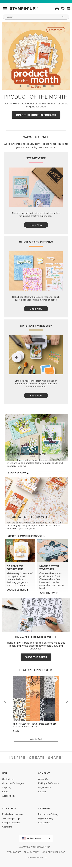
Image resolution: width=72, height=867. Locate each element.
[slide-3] (52, 86)
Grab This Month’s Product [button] (36, 114)
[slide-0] (28, 86)
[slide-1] (36, 86)
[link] (63, 9)
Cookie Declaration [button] (36, 857)
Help (5, 773)
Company (44, 773)
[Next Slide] (67, 704)
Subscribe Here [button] (16, 589)
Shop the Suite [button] (17, 473)
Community (9, 808)
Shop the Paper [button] (36, 657)
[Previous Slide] (5, 704)
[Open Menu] (5, 8)
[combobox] (36, 17)
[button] (57, 9)
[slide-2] (44, 86)
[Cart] (68, 9)
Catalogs (44, 808)
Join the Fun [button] (47, 592)
